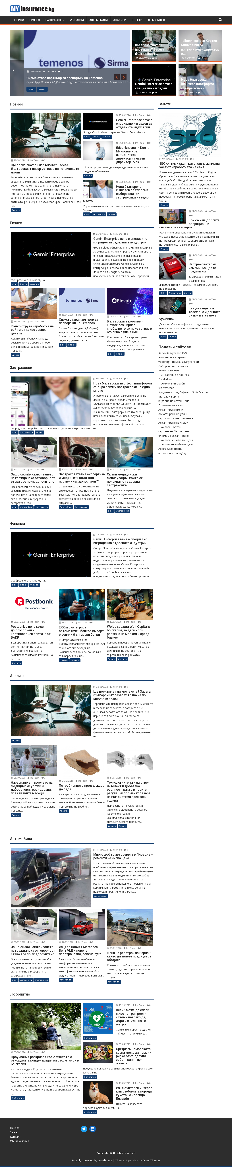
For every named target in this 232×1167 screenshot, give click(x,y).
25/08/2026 (144, 92)
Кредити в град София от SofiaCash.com (184, 392)
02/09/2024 (197, 299)
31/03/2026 (19, 469)
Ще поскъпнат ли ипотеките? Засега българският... (149, 49)
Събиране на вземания (173, 366)
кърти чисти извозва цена (175, 418)
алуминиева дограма (172, 357)
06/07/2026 (19, 621)
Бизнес (35, 20)
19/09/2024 (197, 255)
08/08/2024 (19, 1052)
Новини (18, 20)
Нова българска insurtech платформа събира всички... (197, 84)
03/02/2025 (168, 158)
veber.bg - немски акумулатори (178, 361)
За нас (14, 1132)
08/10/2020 (19, 777)
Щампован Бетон (169, 427)
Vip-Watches (166, 388)
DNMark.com (166, 379)
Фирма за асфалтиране (173, 435)
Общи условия (19, 1141)
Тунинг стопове (168, 370)
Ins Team (38, 71)
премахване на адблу (172, 453)
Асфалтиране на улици (173, 414)
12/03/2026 (67, 942)
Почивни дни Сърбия (172, 383)
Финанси (77, 20)
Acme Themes (152, 1160)
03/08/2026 (191, 92)
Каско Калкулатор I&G (172, 353)
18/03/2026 (67, 622)
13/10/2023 (124, 1005)
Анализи (119, 20)
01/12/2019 (67, 780)
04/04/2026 (115, 316)
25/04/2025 (67, 469)
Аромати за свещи (170, 448)
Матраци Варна (168, 396)
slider (17, 89)
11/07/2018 (115, 777)
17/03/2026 (115, 621)
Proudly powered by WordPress (92, 1160)
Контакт (15, 1136)
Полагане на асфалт (171, 405)
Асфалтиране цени (170, 409)
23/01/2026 (115, 948)
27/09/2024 (197, 211)
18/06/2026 (22, 71)
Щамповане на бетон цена (176, 440)
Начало (15, 1128)
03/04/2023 (124, 1044)
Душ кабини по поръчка (174, 374)
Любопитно (156, 20)
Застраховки (55, 20)
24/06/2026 (19, 321)
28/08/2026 (144, 58)
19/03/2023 (124, 1083)
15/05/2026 (102, 849)
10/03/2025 (115, 469)
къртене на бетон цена (173, 401)
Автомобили (98, 20)
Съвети (137, 20)
